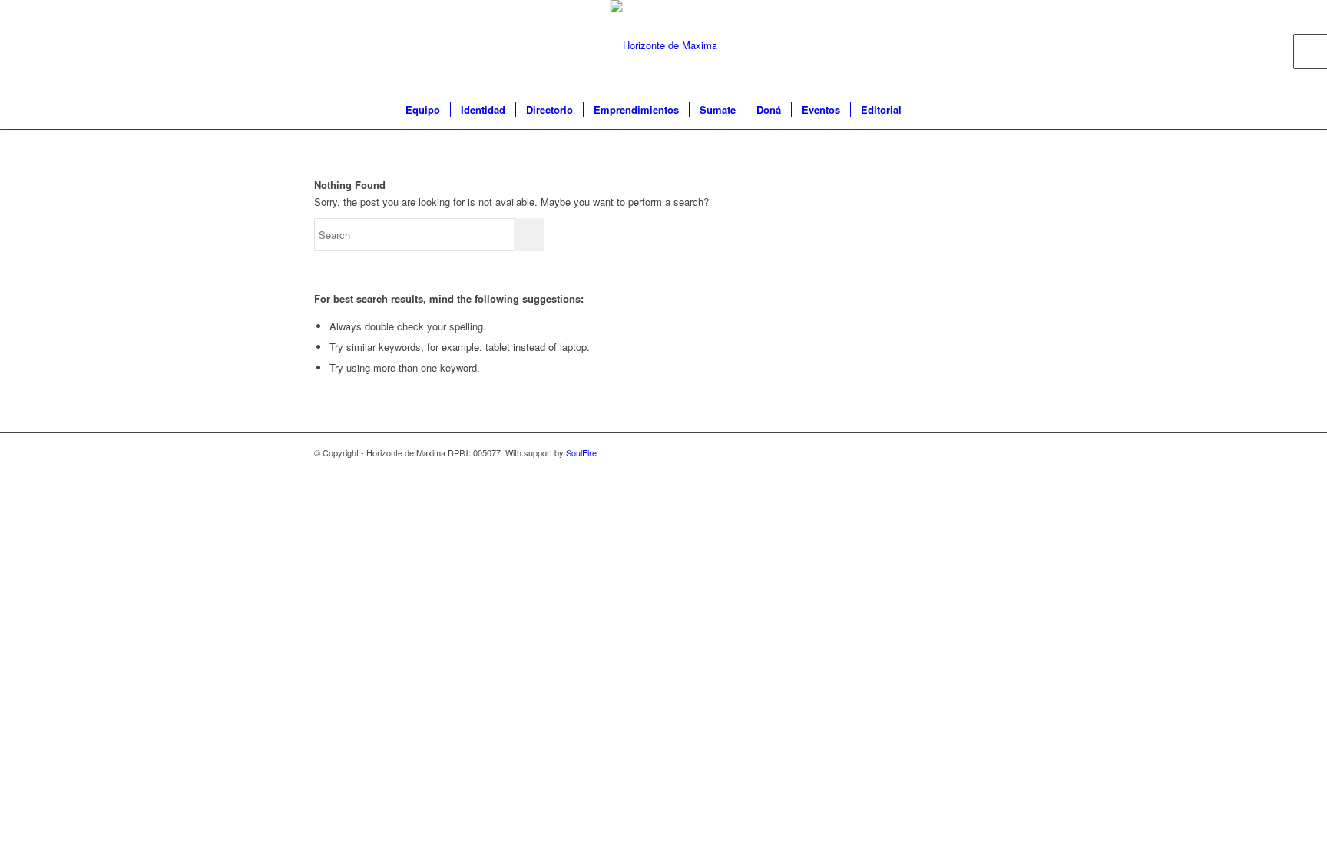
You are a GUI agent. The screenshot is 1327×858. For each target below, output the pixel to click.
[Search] (922, 110)
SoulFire (581, 452)
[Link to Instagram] (978, 45)
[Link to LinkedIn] (1001, 45)
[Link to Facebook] (955, 45)
